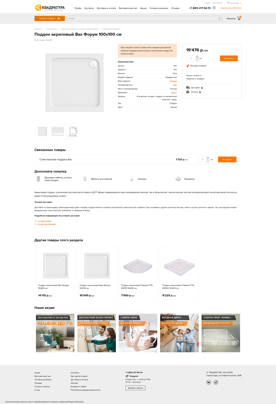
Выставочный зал (128, 8)
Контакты (89, 8)
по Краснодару (44, 221)
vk (208, 382)
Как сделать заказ (79, 376)
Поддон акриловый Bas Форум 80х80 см (53, 286)
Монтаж (74, 383)
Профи (78, 8)
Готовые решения (159, 8)
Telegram (134, 376)
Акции (143, 8)
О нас (37, 390)
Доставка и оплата (106, 8)
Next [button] (109, 82)
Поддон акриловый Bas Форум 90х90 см (95, 286)
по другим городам (46, 224)
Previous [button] (37, 82)
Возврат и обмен (79, 386)
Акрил (174, 92)
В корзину (229, 58)
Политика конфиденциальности (85, 390)
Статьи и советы (42, 386)
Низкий (173, 81)
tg (216, 382)
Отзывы (175, 8)
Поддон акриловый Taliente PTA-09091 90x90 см (137, 286)
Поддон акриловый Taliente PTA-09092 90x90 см (178, 286)
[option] (73, 82)
